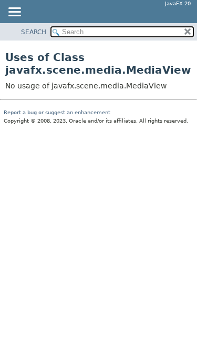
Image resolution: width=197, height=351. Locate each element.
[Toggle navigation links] (14, 12)
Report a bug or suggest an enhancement (57, 112)
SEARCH (33, 32)
